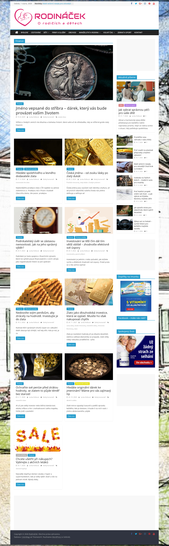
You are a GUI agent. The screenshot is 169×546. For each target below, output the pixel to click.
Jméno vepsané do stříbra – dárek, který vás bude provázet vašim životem (61, 110)
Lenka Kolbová (34, 117)
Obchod (72, 32)
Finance (19, 104)
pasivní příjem (80, 254)
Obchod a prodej (31, 169)
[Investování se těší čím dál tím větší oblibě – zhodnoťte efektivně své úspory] (89, 208)
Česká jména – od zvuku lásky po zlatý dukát (87, 174)
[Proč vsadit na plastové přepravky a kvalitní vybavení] (125, 149)
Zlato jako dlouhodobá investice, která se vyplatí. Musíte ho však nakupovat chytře (87, 316)
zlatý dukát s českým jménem (90, 182)
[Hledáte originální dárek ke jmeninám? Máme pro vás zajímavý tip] (89, 354)
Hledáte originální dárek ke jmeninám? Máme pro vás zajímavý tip (89, 390)
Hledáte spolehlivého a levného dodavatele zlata (36, 174)
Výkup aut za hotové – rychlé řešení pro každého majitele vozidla (143, 225)
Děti (45, 32)
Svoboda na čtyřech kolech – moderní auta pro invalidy (143, 180)
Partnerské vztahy (82, 383)
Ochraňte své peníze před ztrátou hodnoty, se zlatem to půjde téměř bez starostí (37, 390)
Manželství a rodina (88, 32)
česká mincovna (80, 326)
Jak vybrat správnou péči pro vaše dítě (134, 111)
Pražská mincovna (73, 182)
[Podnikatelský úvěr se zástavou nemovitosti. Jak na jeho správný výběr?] (38, 208)
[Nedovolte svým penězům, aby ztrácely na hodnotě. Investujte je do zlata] (38, 280)
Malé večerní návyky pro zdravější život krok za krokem (143, 166)
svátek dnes (62, 117)
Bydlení (24, 32)
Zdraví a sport (124, 32)
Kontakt (138, 32)
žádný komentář (48, 117)
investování (70, 254)
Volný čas (108, 32)
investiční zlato (92, 326)
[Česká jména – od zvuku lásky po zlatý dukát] (89, 140)
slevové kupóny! (21, 469)
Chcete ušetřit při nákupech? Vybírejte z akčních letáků (34, 460)
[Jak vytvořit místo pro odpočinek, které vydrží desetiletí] (125, 206)
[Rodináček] (16, 32)
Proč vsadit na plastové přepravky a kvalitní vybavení (143, 152)
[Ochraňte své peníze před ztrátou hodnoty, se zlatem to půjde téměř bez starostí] (38, 354)
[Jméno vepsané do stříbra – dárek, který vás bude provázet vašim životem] (63, 46)
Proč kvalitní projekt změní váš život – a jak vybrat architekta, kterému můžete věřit (143, 195)
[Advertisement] (136, 55)
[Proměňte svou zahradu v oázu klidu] (125, 136)
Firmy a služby (59, 32)
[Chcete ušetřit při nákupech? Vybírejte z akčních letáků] (38, 426)
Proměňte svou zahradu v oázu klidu (142, 138)
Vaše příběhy (21, 455)
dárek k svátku (71, 400)
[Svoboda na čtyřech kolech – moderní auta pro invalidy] (125, 176)
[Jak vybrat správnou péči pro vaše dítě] (136, 83)
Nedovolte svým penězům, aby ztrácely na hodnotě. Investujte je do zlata (37, 316)
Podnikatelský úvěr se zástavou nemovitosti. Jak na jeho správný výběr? (36, 244)
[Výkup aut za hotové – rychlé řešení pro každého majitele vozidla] (125, 220)
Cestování (36, 32)
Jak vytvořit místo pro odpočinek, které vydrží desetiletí (143, 210)
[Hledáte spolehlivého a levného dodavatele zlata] (38, 140)
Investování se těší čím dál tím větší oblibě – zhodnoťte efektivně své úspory (88, 244)
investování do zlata (22, 182)
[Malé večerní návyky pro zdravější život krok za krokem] (125, 163)
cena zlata (70, 326)
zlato (75, 329)
